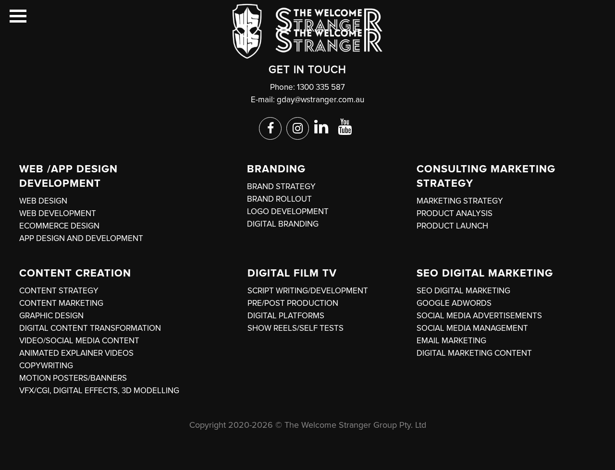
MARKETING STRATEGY (460, 201)
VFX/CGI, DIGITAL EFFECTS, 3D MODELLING (99, 391)
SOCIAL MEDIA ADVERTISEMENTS (479, 316)
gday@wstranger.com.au (320, 100)
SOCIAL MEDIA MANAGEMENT (472, 328)
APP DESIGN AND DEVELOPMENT (81, 238)
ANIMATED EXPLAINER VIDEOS (76, 353)
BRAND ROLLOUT (279, 199)
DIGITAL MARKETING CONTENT (474, 353)
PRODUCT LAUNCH (452, 226)
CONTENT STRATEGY (58, 291)
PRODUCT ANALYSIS (454, 213)
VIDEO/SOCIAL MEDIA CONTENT (79, 341)
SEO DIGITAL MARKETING (463, 291)
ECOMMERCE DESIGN (59, 226)
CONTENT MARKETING (61, 303)
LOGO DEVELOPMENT (288, 211)
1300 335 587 (321, 87)
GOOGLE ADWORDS (454, 303)
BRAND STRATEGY (281, 186)
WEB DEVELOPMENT (57, 213)
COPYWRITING (46, 366)
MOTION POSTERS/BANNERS (73, 378)
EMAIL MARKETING (451, 341)
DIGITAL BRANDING (283, 224)
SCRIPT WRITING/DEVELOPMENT (307, 291)
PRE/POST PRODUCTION (292, 303)
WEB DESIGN (43, 201)
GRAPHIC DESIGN (51, 316)
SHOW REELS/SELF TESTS (295, 328)
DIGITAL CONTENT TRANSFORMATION (90, 328)
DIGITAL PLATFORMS (285, 316)
